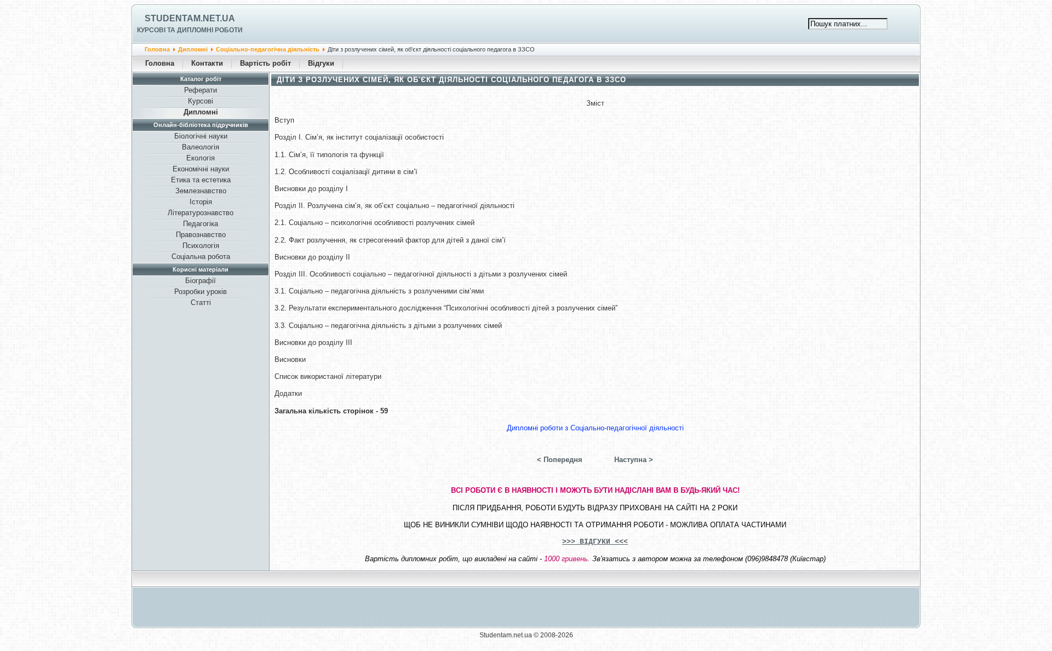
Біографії (200, 280)
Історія (201, 202)
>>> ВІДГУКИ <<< (595, 542)
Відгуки (321, 63)
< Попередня (559, 460)
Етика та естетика (201, 180)
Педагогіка (200, 224)
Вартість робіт (265, 63)
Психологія (200, 245)
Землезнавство (200, 191)
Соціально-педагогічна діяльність (267, 49)
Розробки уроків (200, 291)
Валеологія (200, 147)
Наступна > (633, 460)
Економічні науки (201, 169)
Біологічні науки (200, 136)
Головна (157, 49)
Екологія (200, 158)
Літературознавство (200, 213)
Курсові (200, 101)
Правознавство (201, 235)
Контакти (207, 63)
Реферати (200, 90)
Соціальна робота (200, 256)
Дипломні (193, 49)
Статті (201, 302)
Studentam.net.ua (190, 18)
